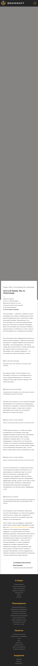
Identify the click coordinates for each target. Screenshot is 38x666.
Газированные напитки (19, 634)
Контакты (19, 597)
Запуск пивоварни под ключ (19, 620)
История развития (19, 584)
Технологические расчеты (19, 607)
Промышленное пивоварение (19, 609)
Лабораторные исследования (19, 636)
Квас (19, 640)
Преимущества (19, 592)
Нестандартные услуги (19, 622)
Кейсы (11, 287)
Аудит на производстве (19, 617)
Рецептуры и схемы (19, 624)
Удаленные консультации (19, 613)
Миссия (19, 595)
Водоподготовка (19, 644)
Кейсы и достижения (19, 588)
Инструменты (19, 663)
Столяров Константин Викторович (22, 564)
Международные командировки (19, 615)
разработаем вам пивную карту (19, 527)
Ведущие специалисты (19, 590)
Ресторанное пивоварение (19, 611)
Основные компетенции (19, 586)
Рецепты (19, 661)
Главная (5, 287)
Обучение (19, 659)
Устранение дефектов (19, 649)
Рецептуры (19, 642)
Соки (19, 638)
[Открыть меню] (35, 3)
